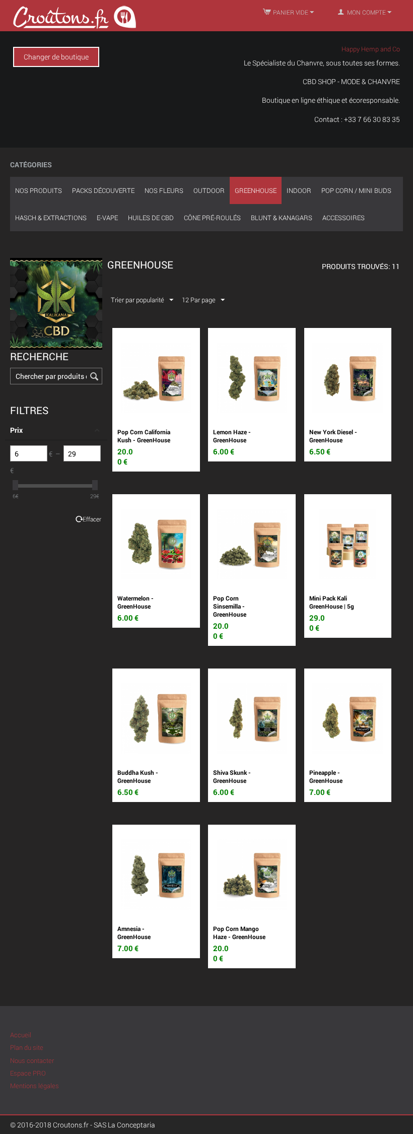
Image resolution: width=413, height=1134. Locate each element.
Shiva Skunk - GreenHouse (232, 776)
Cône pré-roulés (212, 217)
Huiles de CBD (151, 217)
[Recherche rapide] (95, 376)
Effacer (92, 519)
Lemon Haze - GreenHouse (232, 436)
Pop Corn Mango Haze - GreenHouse (239, 932)
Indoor (299, 190)
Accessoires (343, 217)
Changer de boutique (56, 56)
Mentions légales (34, 1085)
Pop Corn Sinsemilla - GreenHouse (229, 606)
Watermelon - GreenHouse (135, 602)
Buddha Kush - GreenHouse (137, 776)
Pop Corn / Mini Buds (356, 190)
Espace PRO (28, 1073)
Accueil (20, 1034)
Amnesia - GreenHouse (134, 932)
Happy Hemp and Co (370, 48)
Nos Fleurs (164, 190)
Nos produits (38, 190)
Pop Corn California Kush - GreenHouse (143, 436)
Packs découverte (103, 190)
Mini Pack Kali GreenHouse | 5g (331, 602)
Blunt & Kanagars (281, 217)
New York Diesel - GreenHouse (333, 436)
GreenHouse (256, 190)
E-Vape (107, 217)
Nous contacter (32, 1060)
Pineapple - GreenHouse (325, 776)
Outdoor (209, 190)
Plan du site (26, 1047)
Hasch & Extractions (51, 217)
